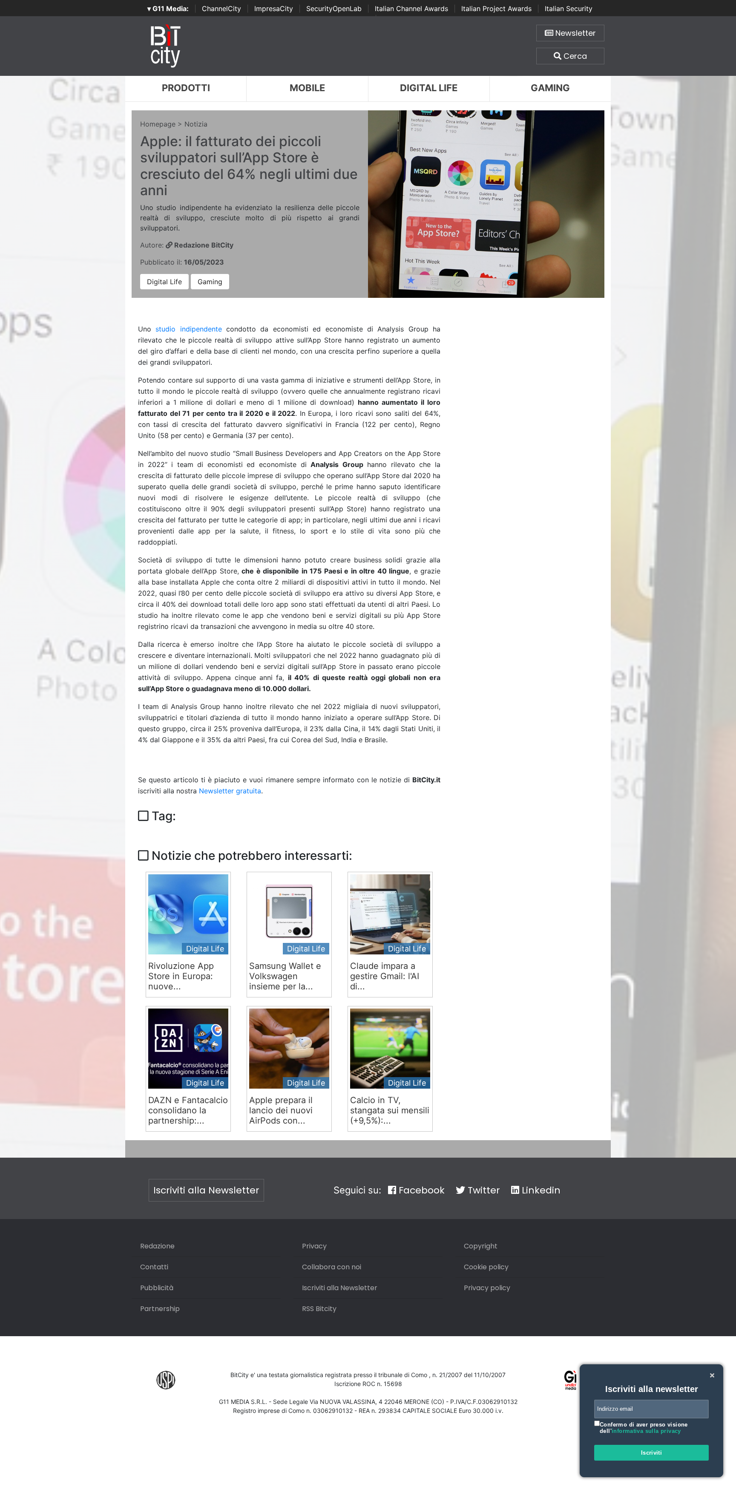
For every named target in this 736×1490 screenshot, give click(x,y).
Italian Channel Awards (411, 8)
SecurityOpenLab (334, 8)
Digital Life (428, 87)
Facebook (420, 1190)
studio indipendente (188, 329)
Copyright (480, 1246)
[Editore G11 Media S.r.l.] (571, 1379)
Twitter (482, 1190)
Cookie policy (486, 1267)
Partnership (160, 1309)
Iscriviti (651, 1453)
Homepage (157, 124)
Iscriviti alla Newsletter (206, 1190)
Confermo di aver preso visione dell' (644, 1428)
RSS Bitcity (319, 1309)
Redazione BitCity (202, 245)
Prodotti (186, 87)
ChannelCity (221, 8)
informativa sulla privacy (646, 1431)
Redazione (157, 1246)
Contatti (154, 1267)
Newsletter (574, 33)
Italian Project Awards (496, 8)
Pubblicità (156, 1288)
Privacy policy (487, 1288)
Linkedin (540, 1190)
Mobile (307, 87)
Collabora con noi (331, 1267)
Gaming (550, 87)
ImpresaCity (273, 8)
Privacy (314, 1246)
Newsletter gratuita (230, 791)
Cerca (574, 56)
